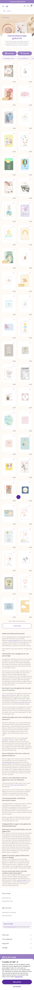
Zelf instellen (17, 986)
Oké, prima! (17, 982)
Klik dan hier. (19, 977)
